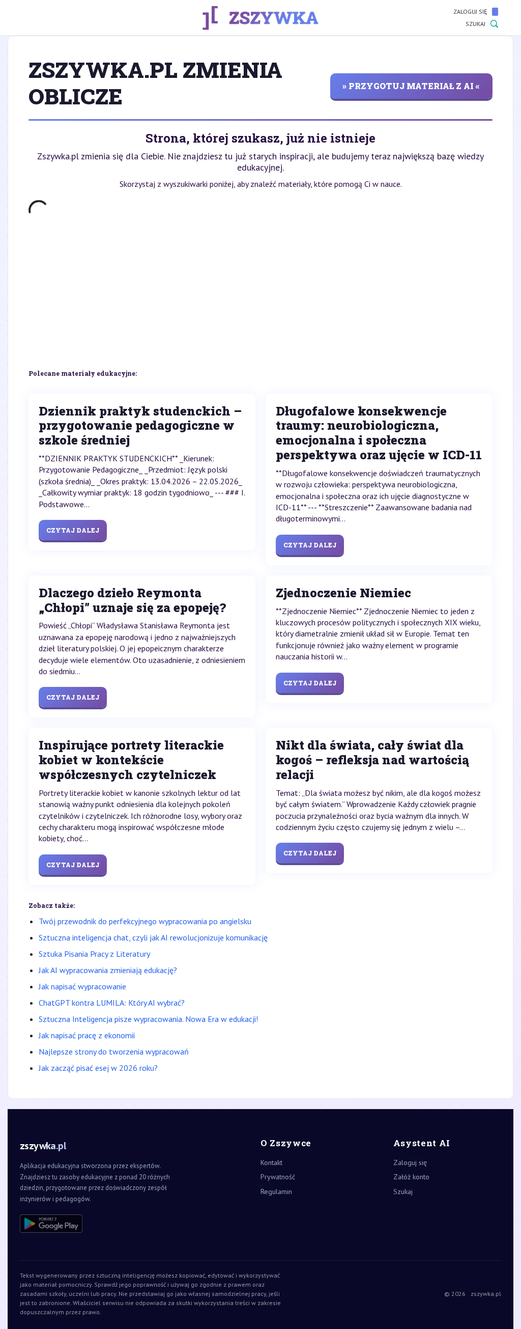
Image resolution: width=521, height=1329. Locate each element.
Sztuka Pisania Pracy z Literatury (94, 954)
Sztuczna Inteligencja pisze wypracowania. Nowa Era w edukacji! (148, 1019)
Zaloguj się (470, 11)
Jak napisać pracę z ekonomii (87, 1035)
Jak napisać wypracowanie (82, 986)
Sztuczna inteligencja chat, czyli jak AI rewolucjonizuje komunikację (153, 937)
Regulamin (276, 1191)
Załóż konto (411, 1176)
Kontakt (271, 1162)
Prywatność (277, 1176)
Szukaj (475, 23)
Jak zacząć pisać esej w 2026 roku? (98, 1068)
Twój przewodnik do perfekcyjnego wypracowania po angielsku (145, 921)
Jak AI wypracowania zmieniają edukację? (108, 970)
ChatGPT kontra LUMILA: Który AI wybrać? (112, 1003)
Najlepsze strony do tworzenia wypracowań (114, 1051)
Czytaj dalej (72, 530)
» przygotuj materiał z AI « (411, 85)
